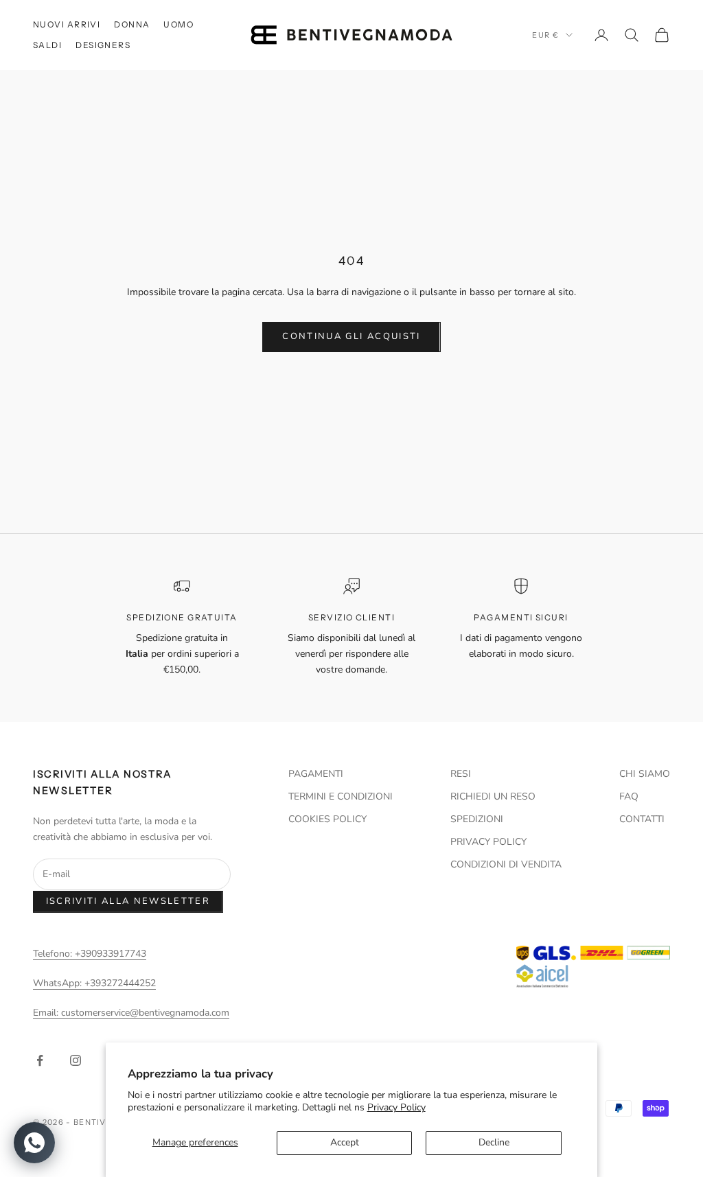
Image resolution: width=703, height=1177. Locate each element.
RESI (460, 773)
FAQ (628, 796)
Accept (344, 1142)
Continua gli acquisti (351, 336)
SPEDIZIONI (476, 819)
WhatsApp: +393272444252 (94, 983)
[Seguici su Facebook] (40, 1060)
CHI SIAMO (644, 773)
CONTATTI (642, 819)
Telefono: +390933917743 (89, 953)
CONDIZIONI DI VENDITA (506, 864)
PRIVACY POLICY (488, 841)
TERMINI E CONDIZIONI (340, 796)
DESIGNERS (103, 45)
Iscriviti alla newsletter (128, 901)
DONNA (132, 24)
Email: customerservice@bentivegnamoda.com (131, 1012)
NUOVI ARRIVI (66, 24)
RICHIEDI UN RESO (492, 796)
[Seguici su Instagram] (75, 1060)
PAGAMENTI (315, 773)
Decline (494, 1142)
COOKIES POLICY (327, 819)
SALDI (47, 45)
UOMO (178, 24)
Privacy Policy (396, 1107)
